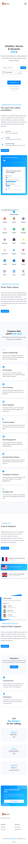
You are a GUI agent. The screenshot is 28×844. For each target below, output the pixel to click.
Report (14, 842)
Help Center (17, 827)
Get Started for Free (14, 82)
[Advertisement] (14, 21)
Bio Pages (3, 829)
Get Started (5, 150)
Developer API (18, 829)
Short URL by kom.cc (11, 838)
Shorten (23, 67)
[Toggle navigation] (25, 4)
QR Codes (3, 827)
